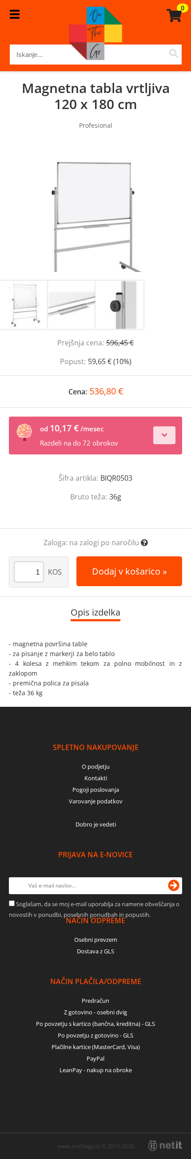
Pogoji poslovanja (95, 790)
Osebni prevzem (95, 940)
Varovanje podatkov (96, 801)
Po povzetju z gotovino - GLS (95, 1035)
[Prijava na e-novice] (173, 885)
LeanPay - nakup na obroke (96, 1070)
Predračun (95, 1001)
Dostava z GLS (95, 951)
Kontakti (95, 778)
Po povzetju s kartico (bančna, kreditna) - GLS (95, 1024)
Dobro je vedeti (96, 824)
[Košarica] (173, 15)
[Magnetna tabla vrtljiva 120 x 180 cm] (95, 214)
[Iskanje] (174, 55)
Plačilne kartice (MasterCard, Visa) (96, 1047)
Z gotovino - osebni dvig (95, 1012)
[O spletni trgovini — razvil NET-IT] (165, 1145)
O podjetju (96, 766)
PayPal (95, 1058)
